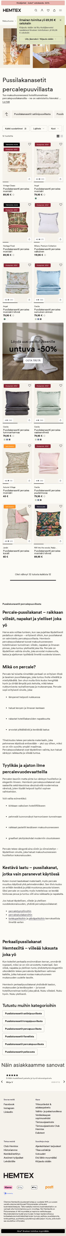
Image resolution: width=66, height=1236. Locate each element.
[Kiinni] (60, 20)
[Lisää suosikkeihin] (29, 144)
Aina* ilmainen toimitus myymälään (33, 1231)
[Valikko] (60, 10)
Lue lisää (6, 102)
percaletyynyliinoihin (20, 911)
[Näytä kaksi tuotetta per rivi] (58, 136)
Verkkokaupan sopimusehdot (42, 1117)
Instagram (9, 1108)
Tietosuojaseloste (44, 1122)
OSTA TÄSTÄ (33, 360)
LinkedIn (8, 1111)
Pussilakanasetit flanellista (19, 1036)
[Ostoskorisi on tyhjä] (54, 10)
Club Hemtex (11, 1146)
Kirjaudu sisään (43, 1161)
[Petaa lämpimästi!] (33, 353)
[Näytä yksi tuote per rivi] (61, 136)
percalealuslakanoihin (20, 914)
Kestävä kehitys (12, 1153)
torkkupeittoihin (17, 918)
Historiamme (10, 1150)
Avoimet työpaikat (13, 1157)
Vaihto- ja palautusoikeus (48, 1111)
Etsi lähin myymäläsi (46, 1157)
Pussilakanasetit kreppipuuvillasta (24, 1021)
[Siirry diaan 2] (11, 483)
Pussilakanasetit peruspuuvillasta (23, 1028)
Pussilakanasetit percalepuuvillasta (24, 1044)
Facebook (9, 1104)
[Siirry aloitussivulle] (12, 10)
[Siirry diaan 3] (17, 483)
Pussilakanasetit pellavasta (20, 1051)
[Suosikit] (48, 10)
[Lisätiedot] (13, 195)
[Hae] (36, 10)
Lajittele (37, 128)
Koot (53, 128)
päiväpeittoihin (37, 918)
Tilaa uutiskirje (43, 1150)
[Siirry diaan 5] (29, 483)
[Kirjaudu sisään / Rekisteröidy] (42, 10)
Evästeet (40, 1132)
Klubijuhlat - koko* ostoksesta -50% (33, 3)
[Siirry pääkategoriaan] (6, 114)
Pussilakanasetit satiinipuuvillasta (32, 114)
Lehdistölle (9, 1161)
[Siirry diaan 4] (23, 483)
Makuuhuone (8, 21)
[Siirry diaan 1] (5, 483)
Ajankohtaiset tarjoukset (48, 1146)
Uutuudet (40, 1153)
